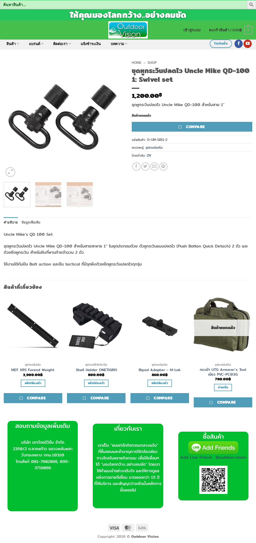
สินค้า (11, 44)
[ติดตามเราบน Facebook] (238, 44)
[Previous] (12, 118)
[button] (192, 30)
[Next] (115, 118)
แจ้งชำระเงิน (91, 44)
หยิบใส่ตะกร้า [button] (33, 383)
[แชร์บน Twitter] (145, 166)
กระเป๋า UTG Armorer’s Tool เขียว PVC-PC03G (223, 372)
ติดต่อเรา (60, 44)
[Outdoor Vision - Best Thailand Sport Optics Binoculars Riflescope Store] (128, 30)
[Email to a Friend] (154, 166)
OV (149, 155)
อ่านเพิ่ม (223, 387)
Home (137, 62)
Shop (152, 62)
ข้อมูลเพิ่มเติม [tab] (31, 222)
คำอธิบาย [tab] (11, 222)
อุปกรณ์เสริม (154, 147)
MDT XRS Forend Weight (32, 370)
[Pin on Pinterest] (163, 166)
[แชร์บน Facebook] (136, 166)
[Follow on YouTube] (248, 44)
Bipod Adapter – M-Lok (159, 370)
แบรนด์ (34, 44)
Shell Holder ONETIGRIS (96, 370)
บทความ (117, 44)
